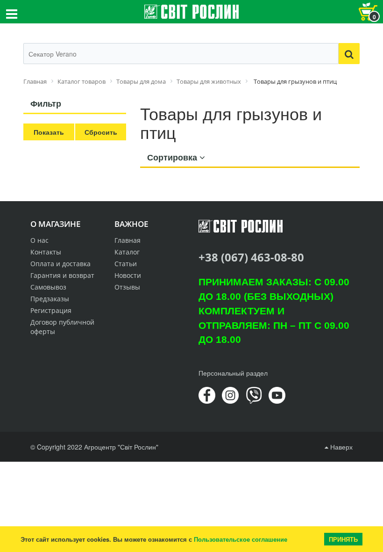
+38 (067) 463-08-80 (251, 257)
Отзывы (127, 287)
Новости (127, 275)
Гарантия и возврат (62, 275)
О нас (39, 240)
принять (343, 539)
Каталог (127, 251)
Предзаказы (49, 298)
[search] (349, 53)
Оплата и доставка (60, 263)
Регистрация (50, 310)
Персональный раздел (233, 373)
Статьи (125, 263)
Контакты (45, 251)
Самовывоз (48, 287)
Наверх (340, 446)
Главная (127, 240)
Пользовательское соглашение (240, 539)
